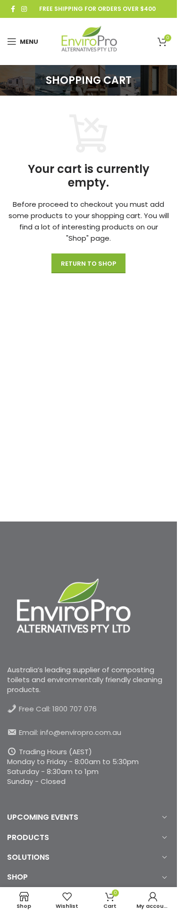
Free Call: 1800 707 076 (58, 709)
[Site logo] (88, 41)
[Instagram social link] (24, 9)
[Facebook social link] (12, 9)
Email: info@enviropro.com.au (70, 732)
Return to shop (88, 263)
